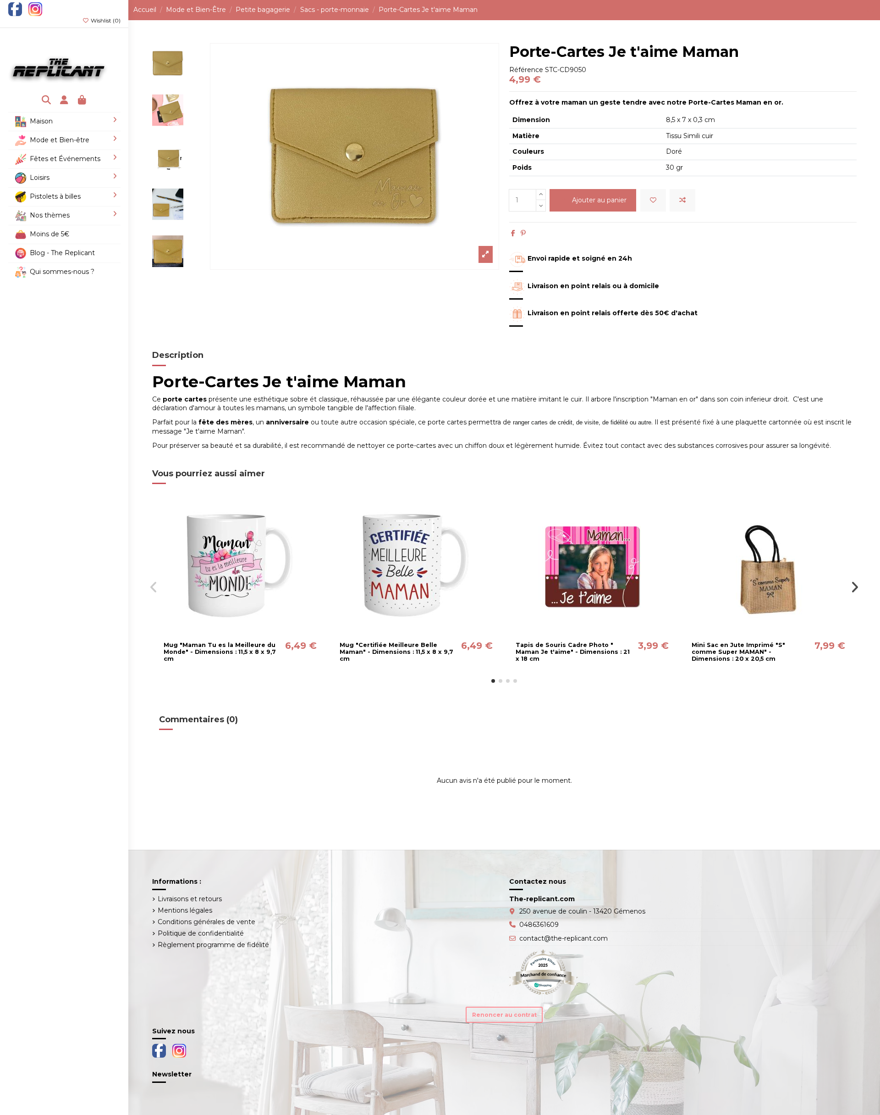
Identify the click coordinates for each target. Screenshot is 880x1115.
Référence (526, 70)
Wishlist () (105, 20)
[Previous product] (868, 10)
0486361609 (539, 924)
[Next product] (873, 10)
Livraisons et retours (190, 899)
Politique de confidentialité (201, 933)
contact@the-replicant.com (563, 938)
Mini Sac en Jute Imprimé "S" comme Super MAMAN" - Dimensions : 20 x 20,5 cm (738, 651)
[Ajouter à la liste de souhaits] (653, 200)
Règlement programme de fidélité (213, 945)
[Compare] (239, 633)
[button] (493, 681)
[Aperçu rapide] (253, 633)
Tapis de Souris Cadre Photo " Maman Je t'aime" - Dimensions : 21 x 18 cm (573, 651)
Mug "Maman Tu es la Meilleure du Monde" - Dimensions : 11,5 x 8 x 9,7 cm (220, 651)
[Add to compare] (682, 200)
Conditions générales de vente (206, 922)
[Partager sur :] (513, 233)
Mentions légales (185, 910)
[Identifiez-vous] (64, 100)
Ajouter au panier (599, 200)
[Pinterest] (523, 233)
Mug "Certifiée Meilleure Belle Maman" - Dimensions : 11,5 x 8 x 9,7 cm (396, 651)
